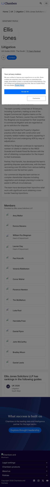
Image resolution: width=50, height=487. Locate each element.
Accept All (25, 91)
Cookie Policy (19, 85)
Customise (36, 98)
